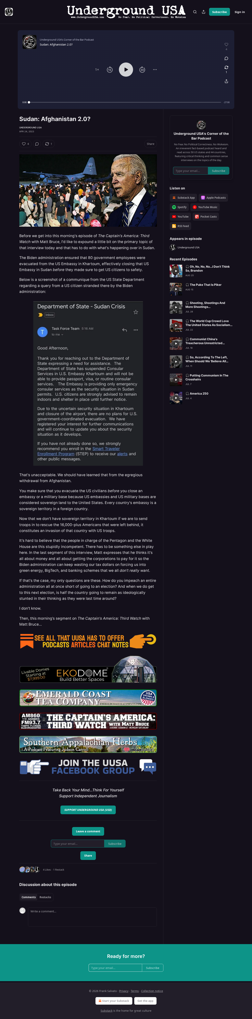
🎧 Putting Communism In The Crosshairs (206, 377)
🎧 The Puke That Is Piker (203, 285)
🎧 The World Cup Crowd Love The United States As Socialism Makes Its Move (207, 323)
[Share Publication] (204, 12)
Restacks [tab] (45, 897)
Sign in (240, 12)
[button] (97, 69)
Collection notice (152, 991)
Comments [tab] (29, 897)
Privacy (123, 991)
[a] (176, 271)
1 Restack (58, 869)
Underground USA (30, 127)
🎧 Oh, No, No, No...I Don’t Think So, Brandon (207, 268)
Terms (135, 991)
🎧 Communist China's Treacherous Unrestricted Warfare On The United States (206, 341)
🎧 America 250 (196, 393)
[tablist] (36, 897)
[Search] (195, 12)
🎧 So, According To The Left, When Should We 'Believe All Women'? (206, 359)
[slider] (125, 102)
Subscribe (219, 12)
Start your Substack (115, 1001)
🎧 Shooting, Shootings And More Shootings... (205, 305)
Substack (106, 1010)
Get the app (145, 1001)
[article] (201, 271)
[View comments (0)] (226, 58)
